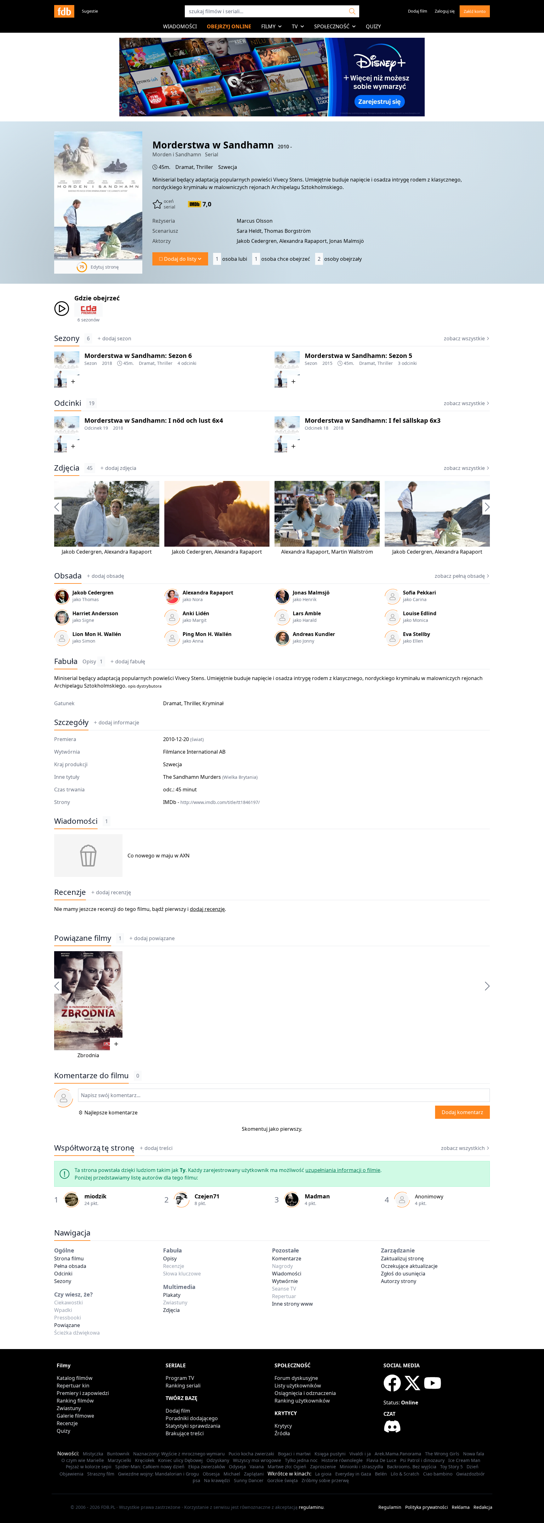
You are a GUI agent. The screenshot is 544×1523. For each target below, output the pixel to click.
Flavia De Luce (381, 1460)
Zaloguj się (445, 11)
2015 (327, 363)
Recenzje (70, 892)
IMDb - (211, 802)
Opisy (92, 661)
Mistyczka (93, 1454)
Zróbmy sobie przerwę (325, 1480)
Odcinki (67, 403)
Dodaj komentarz (462, 1112)
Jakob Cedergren (82, 551)
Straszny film (100, 1474)
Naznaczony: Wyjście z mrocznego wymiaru (179, 1454)
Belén (381, 1474)
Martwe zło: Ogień (287, 1467)
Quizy (373, 26)
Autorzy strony (398, 1281)
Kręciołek (144, 1460)
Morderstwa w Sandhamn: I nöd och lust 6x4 (153, 420)
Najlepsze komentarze (111, 1112)
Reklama (461, 1507)
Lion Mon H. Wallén (96, 634)
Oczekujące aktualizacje (409, 1266)
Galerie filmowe (75, 1415)
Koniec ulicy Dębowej (180, 1460)
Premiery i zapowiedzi (83, 1393)
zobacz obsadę (460, 575)
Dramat (184, 167)
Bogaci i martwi (294, 1454)
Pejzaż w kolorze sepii (88, 1467)
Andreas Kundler (314, 634)
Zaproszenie (323, 1467)
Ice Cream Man (464, 1460)
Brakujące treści (185, 1433)
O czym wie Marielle (82, 1460)
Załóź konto (475, 11)
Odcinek (93, 428)
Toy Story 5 (451, 1467)
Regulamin (389, 1507)
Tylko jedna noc (301, 1460)
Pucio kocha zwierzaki (251, 1454)
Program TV (180, 1378)
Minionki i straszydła (361, 1467)
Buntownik (118, 1454)
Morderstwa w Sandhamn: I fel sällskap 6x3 (372, 420)
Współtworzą (94, 1148)
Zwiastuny (69, 1408)
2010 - (285, 146)
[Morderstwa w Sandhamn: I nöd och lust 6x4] (66, 434)
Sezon (90, 363)
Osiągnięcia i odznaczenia (305, 1393)
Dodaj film (417, 11)
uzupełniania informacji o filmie (342, 1170)
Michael (232, 1474)
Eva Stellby (416, 634)
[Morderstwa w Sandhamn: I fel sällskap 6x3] (287, 434)
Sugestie (90, 11)
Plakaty (171, 1294)
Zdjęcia (66, 468)
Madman (317, 1196)
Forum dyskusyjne (296, 1378)
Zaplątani (254, 1474)
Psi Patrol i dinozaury (422, 1460)
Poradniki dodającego (192, 1418)
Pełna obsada (70, 1266)
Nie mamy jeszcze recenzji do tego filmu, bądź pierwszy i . (140, 909)
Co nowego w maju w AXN (159, 855)
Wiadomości (180, 26)
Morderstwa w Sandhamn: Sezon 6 (138, 355)
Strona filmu (69, 1258)
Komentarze (286, 1258)
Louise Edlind (419, 613)
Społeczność (331, 26)
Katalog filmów (75, 1378)
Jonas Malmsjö (311, 592)
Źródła (282, 1433)
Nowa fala (473, 1454)
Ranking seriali (183, 1385)
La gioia (323, 1474)
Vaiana (257, 1467)
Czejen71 (207, 1196)
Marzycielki (119, 1460)
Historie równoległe (342, 1460)
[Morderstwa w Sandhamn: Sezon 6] (66, 369)
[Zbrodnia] (88, 1000)
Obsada (68, 576)
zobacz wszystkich (463, 1148)
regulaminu (311, 1507)
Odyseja (237, 1467)
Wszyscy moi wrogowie (257, 1460)
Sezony (66, 338)
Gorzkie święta (282, 1480)
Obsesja (211, 1474)
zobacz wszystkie (464, 338)
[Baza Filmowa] (64, 11)
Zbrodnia (88, 1055)
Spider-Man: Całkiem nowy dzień (149, 1467)
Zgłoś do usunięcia (403, 1273)
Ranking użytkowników (302, 1400)
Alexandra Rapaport (128, 551)
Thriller (204, 167)
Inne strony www (292, 1303)
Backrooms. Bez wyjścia (411, 1467)
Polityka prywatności (426, 1507)
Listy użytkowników (298, 1385)
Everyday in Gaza (353, 1474)
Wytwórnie (285, 1281)
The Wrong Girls (442, 1454)
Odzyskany (218, 1460)
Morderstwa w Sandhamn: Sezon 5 (358, 355)
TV (295, 26)
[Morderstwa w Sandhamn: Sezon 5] (287, 369)
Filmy (268, 26)
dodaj (116, 338)
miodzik (95, 1196)
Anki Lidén (196, 613)
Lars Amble (307, 613)
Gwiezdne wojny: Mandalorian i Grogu (158, 1474)
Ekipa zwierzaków (206, 1467)
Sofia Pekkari (419, 592)
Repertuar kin (73, 1385)
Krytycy (283, 1425)
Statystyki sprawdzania (193, 1425)
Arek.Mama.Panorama (398, 1454)
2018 (107, 363)
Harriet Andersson (95, 613)
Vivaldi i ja (360, 1454)
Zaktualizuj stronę (402, 1258)
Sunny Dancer (249, 1480)
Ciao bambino (437, 1474)
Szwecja (227, 167)
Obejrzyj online (229, 26)
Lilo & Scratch (405, 1474)
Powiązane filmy (82, 938)
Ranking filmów (75, 1400)
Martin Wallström (352, 551)
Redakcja (482, 1507)
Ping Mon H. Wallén (207, 634)
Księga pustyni (330, 1454)
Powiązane (67, 1325)
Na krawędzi (217, 1480)
